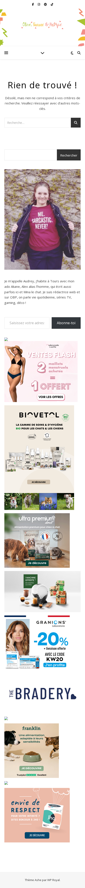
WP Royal (53, 880)
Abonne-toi (66, 322)
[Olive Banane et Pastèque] (42, 25)
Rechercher (68, 155)
